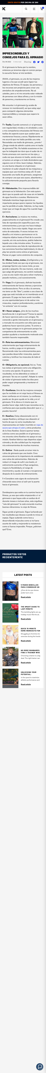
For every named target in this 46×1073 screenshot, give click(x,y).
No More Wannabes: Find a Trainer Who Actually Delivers (30, 651)
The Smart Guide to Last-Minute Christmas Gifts (30, 608)
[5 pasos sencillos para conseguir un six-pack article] (10, 591)
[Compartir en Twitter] (38, 61)
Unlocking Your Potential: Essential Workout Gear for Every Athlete (30, 673)
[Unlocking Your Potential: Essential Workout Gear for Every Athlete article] (10, 678)
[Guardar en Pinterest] (42, 61)
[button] (26, 9)
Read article (26, 597)
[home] (4, 8)
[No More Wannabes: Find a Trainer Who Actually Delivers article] (10, 656)
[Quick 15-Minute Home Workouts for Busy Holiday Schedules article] (10, 634)
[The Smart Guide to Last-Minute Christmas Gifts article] (10, 613)
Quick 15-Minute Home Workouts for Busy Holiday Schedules (30, 629)
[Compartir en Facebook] (34, 61)
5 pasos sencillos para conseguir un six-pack (30, 586)
